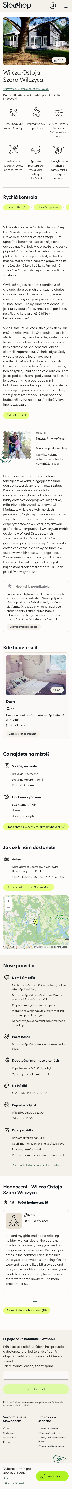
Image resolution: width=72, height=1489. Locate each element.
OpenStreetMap (44, 946)
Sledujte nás (9, 1432)
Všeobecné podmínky (49, 1432)
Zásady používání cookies (52, 1445)
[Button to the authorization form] (52, 5)
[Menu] (65, 5)
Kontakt (7, 1442)
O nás (6, 1428)
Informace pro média (49, 1428)
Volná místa (9, 1437)
